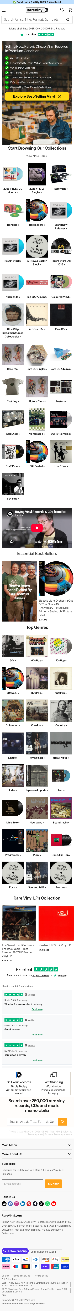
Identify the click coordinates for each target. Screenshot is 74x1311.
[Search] (67, 20)
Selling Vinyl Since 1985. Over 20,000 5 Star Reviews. (37, 28)
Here (43, 156)
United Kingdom (44, 1251)
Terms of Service (21, 1275)
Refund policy (41, 1275)
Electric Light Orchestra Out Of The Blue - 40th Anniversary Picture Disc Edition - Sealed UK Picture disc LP (56, 608)
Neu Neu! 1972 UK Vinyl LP (55, 945)
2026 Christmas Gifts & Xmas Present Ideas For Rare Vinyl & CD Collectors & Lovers (34, 1290)
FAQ (4, 1295)
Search (5, 1275)
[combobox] (32, 20)
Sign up (53, 1183)
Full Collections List (11, 1279)
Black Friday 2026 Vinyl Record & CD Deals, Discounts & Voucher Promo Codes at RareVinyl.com (35, 1284)
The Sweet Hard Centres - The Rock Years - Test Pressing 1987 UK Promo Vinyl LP (18, 951)
